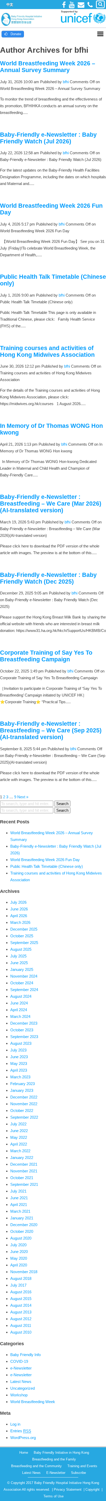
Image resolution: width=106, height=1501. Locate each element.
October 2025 (21, 936)
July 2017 (18, 1285)
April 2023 (18, 1070)
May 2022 (18, 1137)
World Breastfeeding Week (32, 1401)
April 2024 (18, 1010)
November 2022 (23, 1104)
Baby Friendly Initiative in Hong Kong (61, 1452)
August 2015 (20, 1298)
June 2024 (19, 1003)
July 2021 (18, 1191)
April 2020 (18, 1265)
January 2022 (21, 1157)
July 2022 (18, 1124)
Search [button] (62, 803)
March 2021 (20, 1211)
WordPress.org (23, 1437)
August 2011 (20, 1325)
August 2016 (20, 1292)
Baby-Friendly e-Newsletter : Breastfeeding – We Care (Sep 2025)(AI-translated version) (51, 730)
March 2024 (20, 1016)
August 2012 (20, 1319)
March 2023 (20, 1077)
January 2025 (21, 969)
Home (23, 1452)
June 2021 (19, 1198)
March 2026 (20, 922)
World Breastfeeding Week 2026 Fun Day (45, 859)
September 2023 (24, 1036)
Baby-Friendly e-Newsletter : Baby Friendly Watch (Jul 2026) (48, 138)
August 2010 (20, 1332)
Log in (15, 1424)
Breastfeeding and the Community (36, 1466)
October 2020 (21, 1231)
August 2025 (20, 949)
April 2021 (18, 1204)
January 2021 (21, 1218)
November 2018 (23, 1272)
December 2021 (23, 1164)
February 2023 (22, 1083)
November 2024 (23, 976)
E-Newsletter (55, 1473)
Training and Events (82, 1466)
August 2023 (20, 1043)
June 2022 (19, 1130)
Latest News (20, 1381)
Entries (20, 1431)
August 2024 (20, 996)
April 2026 (18, 916)
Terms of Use (53, 1496)
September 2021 (24, 1184)
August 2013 (20, 1312)
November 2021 (23, 1171)
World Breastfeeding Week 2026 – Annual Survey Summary (47, 66)
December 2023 (23, 1023)
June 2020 (19, 1251)
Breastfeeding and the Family (54, 1459)
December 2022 (23, 1097)
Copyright (92, 1489)
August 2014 (20, 1305)
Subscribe (78, 1473)
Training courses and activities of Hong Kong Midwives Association (47, 351)
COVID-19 (19, 1361)
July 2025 (18, 956)
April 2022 (18, 1144)
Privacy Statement (68, 1489)
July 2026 (18, 902)
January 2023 (21, 1090)
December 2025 (23, 929)
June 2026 (19, 909)
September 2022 (24, 1117)
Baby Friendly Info (25, 1354)
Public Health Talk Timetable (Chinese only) (46, 866)
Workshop (19, 1395)
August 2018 (20, 1278)
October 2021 (21, 1177)
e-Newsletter (21, 1368)
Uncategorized (22, 1388)
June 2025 (19, 963)
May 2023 (18, 1063)
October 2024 (21, 983)
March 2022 (20, 1151)
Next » (22, 797)
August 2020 (20, 1238)
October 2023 (21, 1030)
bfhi (66, 82)
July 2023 (18, 1050)
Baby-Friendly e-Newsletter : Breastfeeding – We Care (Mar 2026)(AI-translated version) (50, 504)
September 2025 (24, 942)
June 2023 (19, 1057)
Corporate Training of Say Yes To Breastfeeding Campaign (46, 656)
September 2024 (24, 989)
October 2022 (21, 1110)
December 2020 (23, 1225)
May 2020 (18, 1258)
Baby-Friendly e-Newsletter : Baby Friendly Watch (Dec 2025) (48, 578)
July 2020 (18, 1245)
